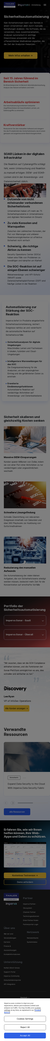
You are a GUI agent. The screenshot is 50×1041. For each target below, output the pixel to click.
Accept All (25, 1035)
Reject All (25, 1027)
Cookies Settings (25, 1018)
